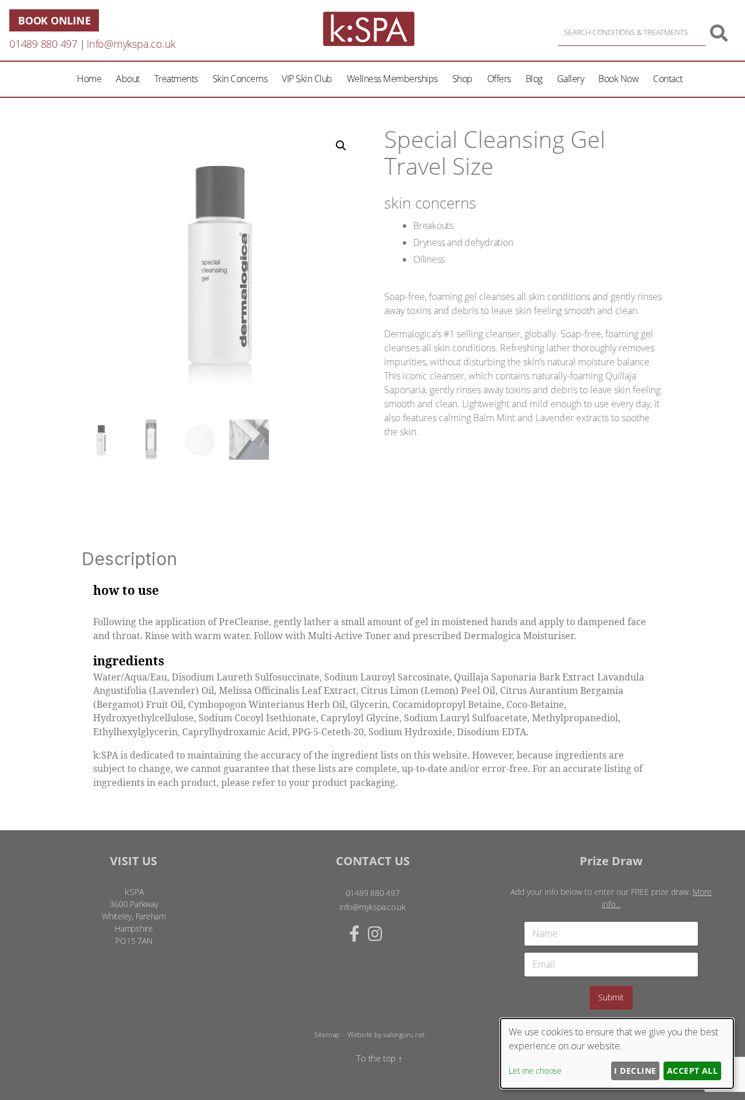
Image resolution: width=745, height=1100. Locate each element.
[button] (341, 145)
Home (89, 78)
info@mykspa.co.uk (131, 44)
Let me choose (535, 1070)
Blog (534, 78)
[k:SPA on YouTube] (396, 933)
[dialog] (617, 1053)
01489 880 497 (43, 44)
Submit (611, 997)
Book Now (618, 78)
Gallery (570, 78)
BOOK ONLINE (54, 20)
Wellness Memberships (392, 78)
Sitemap (326, 1034)
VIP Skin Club (307, 78)
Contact (668, 78)
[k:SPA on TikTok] (388, 933)
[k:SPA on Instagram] (375, 933)
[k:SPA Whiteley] (368, 43)
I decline (635, 1070)
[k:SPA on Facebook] (354, 933)
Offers (499, 78)
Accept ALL (692, 1070)
